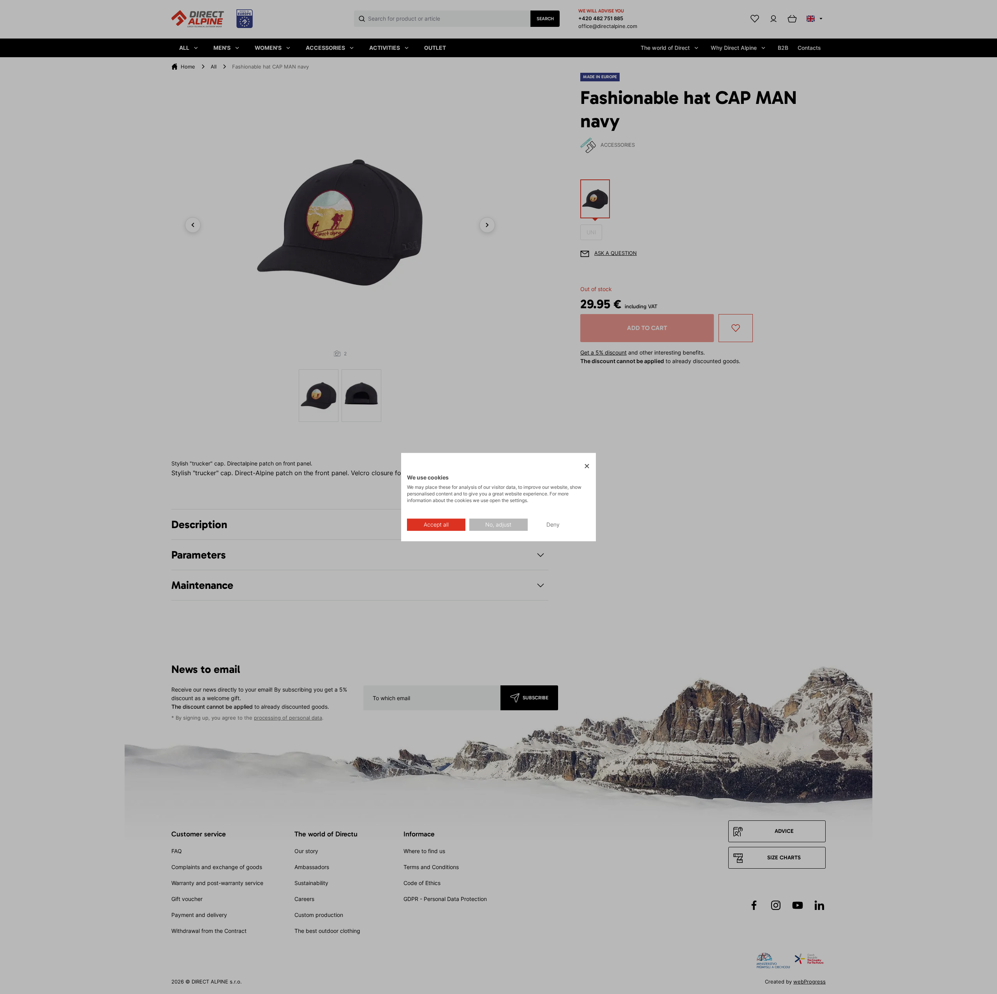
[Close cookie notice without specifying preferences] (587, 466)
